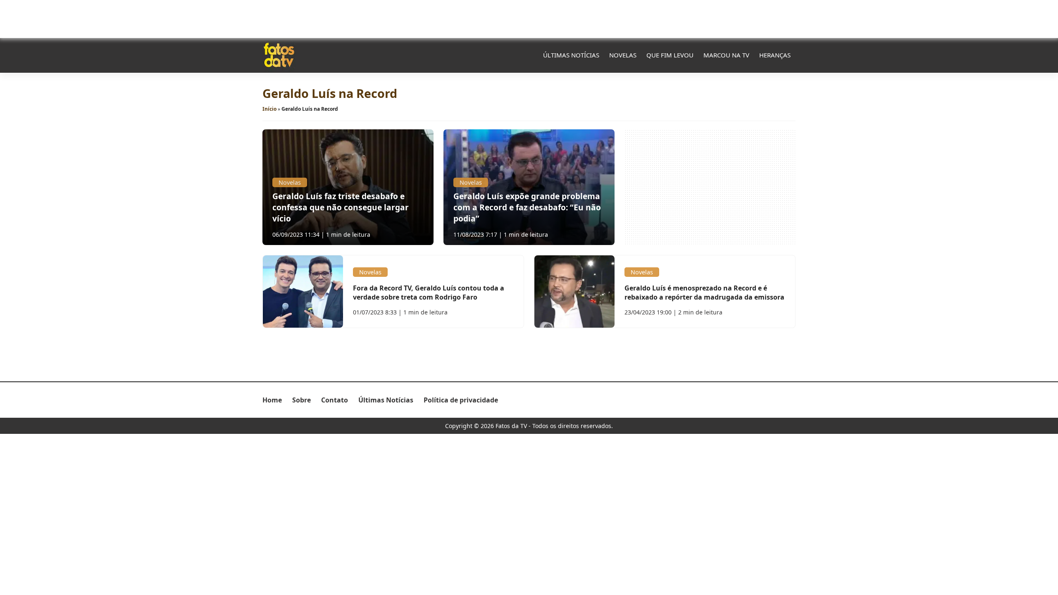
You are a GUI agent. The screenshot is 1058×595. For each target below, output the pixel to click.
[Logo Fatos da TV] (278, 55)
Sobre (301, 400)
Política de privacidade (461, 400)
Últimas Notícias (571, 55)
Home (272, 400)
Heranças (775, 55)
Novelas (622, 55)
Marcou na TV (726, 55)
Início (269, 108)
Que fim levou (669, 55)
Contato (334, 400)
